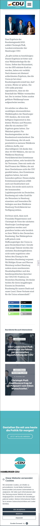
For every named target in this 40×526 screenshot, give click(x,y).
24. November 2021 (19, 376)
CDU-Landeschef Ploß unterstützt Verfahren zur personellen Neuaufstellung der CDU (20, 350)
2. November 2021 (19, 343)
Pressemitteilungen (19, 373)
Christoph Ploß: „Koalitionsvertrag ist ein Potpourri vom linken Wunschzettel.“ (20, 384)
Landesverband (19, 339)
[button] (29, 4)
